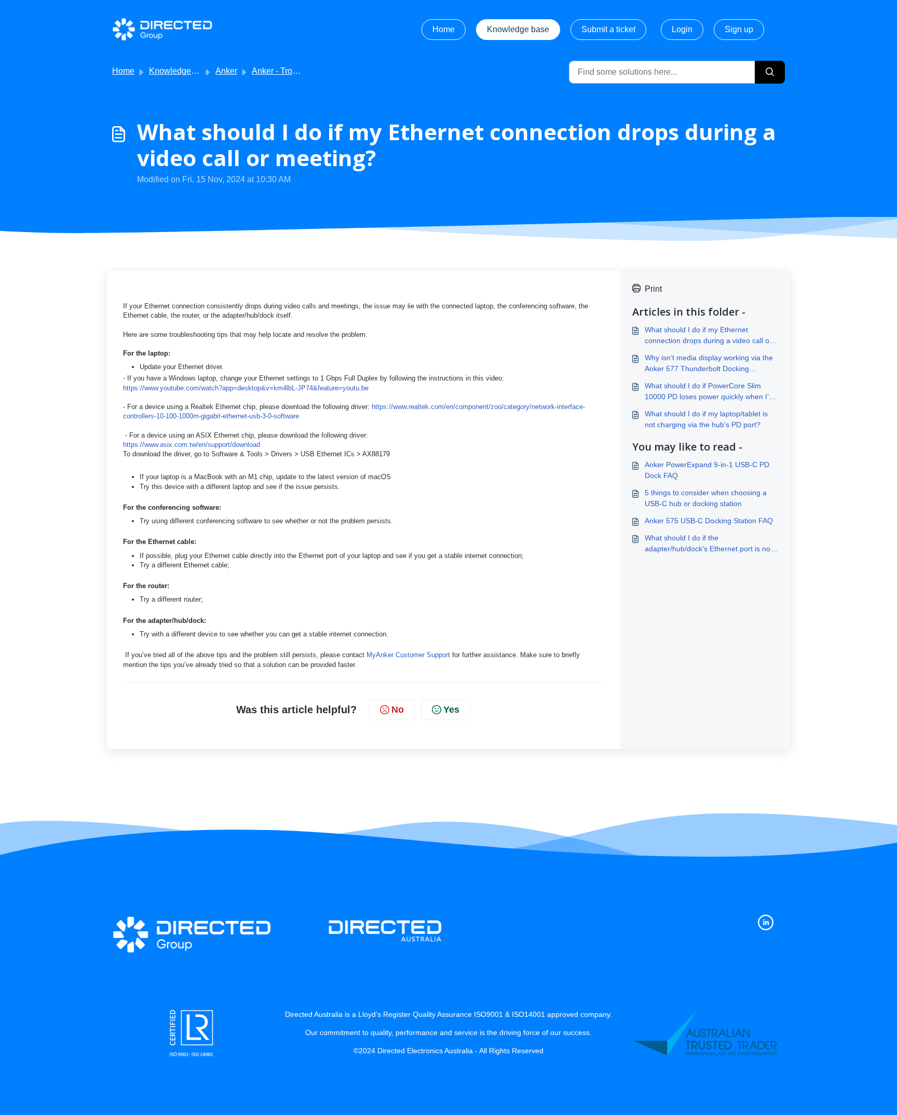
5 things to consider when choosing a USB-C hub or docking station (706, 498)
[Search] (770, 72)
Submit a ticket (608, 29)
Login (682, 29)
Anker (226, 70)
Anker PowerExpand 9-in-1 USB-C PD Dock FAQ (707, 470)
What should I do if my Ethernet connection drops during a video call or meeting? (708, 335)
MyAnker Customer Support (408, 655)
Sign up (739, 29)
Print (653, 288)
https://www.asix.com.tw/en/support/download (191, 444)
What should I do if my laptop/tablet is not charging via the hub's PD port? (706, 419)
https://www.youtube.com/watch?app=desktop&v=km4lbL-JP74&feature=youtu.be (246, 388)
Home (443, 29)
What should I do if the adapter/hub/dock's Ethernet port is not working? (708, 544)
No (397, 709)
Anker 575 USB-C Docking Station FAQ (709, 520)
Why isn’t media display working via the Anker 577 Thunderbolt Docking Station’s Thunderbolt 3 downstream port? (709, 363)
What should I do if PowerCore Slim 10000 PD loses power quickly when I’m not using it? (710, 392)
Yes (451, 709)
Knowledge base (518, 29)
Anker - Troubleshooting (296, 70)
